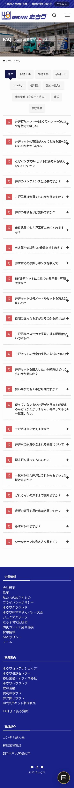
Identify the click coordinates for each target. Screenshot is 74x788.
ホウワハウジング (15, 683)
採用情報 (9, 632)
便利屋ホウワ (12, 693)
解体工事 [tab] (25, 74)
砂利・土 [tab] (61, 74)
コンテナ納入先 (13, 737)
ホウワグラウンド (15, 607)
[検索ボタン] (54, 15)
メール (7, 642)
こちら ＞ (62, 4)
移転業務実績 (12, 745)
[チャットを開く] (64, 778)
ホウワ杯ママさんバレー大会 (23, 612)
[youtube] (32, 767)
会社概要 (9, 587)
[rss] (37, 767)
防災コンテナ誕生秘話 (18, 627)
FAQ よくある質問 (15, 711)
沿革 (6, 592)
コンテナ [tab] (18, 85)
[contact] (42, 767)
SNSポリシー (12, 637)
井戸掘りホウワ (13, 698)
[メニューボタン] (67, 15)
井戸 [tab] (10, 74)
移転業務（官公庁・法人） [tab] (31, 96)
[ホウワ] (23, 15)
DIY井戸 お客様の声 (16, 753)
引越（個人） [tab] (53, 85)
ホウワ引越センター (17, 673)
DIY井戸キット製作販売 (19, 703)
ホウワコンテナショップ (20, 668)
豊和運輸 (9, 688)
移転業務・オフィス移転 (20, 678)
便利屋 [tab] (34, 85)
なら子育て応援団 (15, 622)
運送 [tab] (56, 96)
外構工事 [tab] (43, 74)
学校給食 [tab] (37, 108)
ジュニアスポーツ (15, 617)
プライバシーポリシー (18, 602)
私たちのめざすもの (17, 597)
